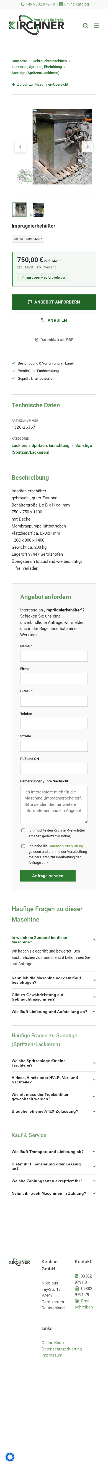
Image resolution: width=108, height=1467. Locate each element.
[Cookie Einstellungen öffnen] (10, 1460)
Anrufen (57, 320)
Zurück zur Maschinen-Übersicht (42, 84)
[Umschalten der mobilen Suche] (85, 25)
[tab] (19, 210)
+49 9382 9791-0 (40, 4)
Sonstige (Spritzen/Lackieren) (36, 73)
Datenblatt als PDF (56, 339)
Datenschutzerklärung (65, 846)
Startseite (19, 61)
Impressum (52, 1355)
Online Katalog (76, 4)
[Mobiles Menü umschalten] (97, 25)
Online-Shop (53, 1342)
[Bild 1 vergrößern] (54, 147)
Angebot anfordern (57, 302)
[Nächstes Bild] (87, 146)
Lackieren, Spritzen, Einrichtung (37, 67)
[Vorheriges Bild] (20, 146)
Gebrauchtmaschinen (50, 61)
